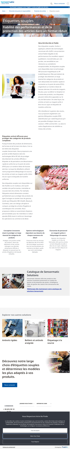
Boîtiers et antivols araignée (34, 341)
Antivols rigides (9, 340)
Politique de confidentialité (9, 447)
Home (3, 11)
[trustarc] (65, 447)
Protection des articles (40, 11)
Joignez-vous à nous (26, 403)
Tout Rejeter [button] (35, 442)
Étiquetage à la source (54, 341)
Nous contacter (59, 3)
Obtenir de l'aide (42, 403)
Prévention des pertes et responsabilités (20, 11)
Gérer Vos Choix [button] (35, 436)
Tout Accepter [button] (35, 430)
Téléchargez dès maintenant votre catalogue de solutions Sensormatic (44, 290)
